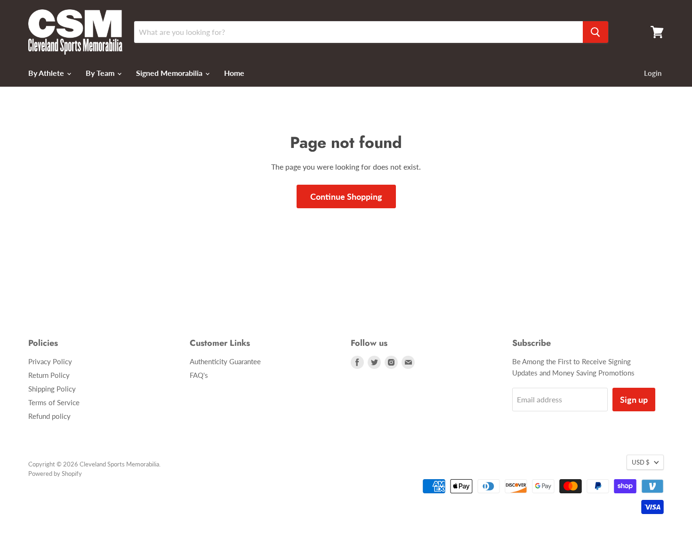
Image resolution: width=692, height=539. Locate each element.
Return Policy (49, 375)
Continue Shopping (346, 196)
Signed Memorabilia (170, 72)
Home (234, 72)
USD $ (641, 462)
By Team (101, 72)
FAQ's (199, 375)
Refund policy (49, 416)
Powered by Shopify (55, 473)
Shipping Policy (52, 388)
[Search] (595, 32)
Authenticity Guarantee (225, 361)
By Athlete (47, 72)
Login (652, 73)
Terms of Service (54, 402)
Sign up (634, 399)
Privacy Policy (50, 361)
